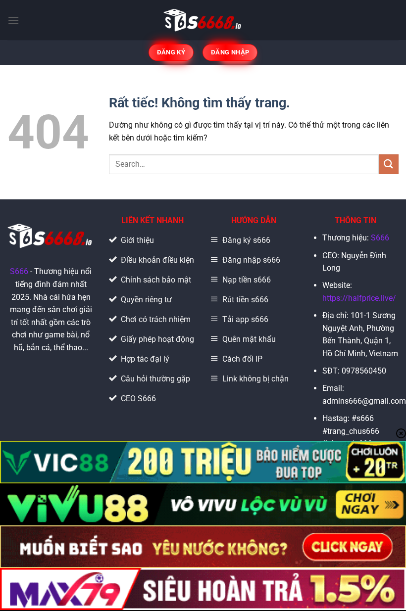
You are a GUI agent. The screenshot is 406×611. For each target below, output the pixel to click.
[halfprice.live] (203, 20)
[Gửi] (389, 164)
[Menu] (13, 20)
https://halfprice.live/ (359, 298)
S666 (19, 271)
